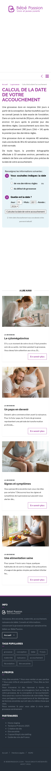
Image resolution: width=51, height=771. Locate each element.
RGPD (30, 753)
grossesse (8, 652)
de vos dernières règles (25, 183)
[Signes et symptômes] (25, 456)
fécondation (9, 663)
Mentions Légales (18, 753)
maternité (8, 657)
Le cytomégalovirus (16, 338)
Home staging (14, 723)
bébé (33, 652)
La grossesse (14, 84)
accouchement (36, 657)
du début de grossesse (24, 188)
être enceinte (24, 663)
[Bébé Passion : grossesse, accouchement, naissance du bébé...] (25, 10)
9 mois (42, 652)
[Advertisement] (25, 43)
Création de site (15, 728)
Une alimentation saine (18, 558)
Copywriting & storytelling (19, 734)
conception (22, 652)
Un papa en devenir (16, 409)
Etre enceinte (13, 731)
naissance (21, 657)
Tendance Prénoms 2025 (18, 725)
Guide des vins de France (18, 737)
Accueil (5, 84)
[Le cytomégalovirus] (25, 311)
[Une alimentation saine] (25, 530)
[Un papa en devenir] (25, 382)
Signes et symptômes (17, 483)
